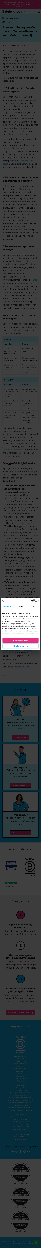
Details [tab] (20, 606)
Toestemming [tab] (7, 606)
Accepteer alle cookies (20, 640)
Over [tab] (33, 606)
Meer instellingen (19, 646)
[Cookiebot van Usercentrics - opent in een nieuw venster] (30, 600)
